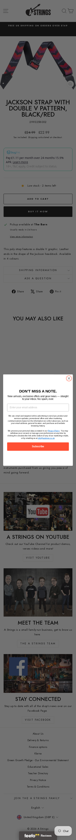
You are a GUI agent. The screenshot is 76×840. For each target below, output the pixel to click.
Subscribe (38, 446)
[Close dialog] (69, 378)
